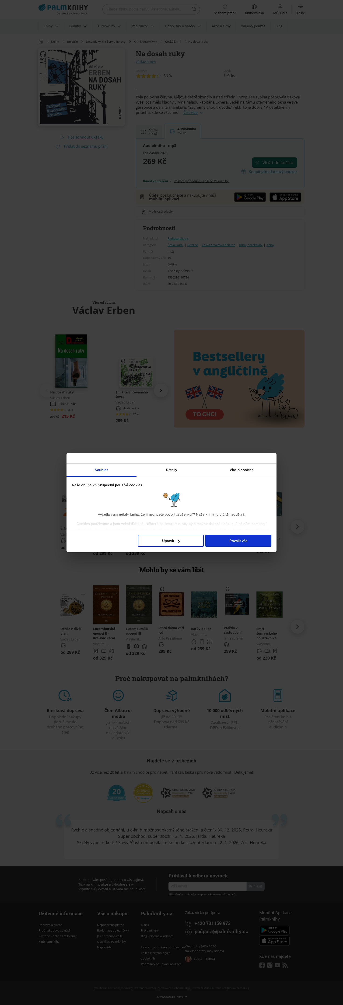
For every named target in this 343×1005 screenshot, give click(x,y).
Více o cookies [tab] (241, 470)
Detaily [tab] (171, 470)
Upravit (168, 541)
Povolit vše (238, 541)
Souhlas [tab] (101, 470)
